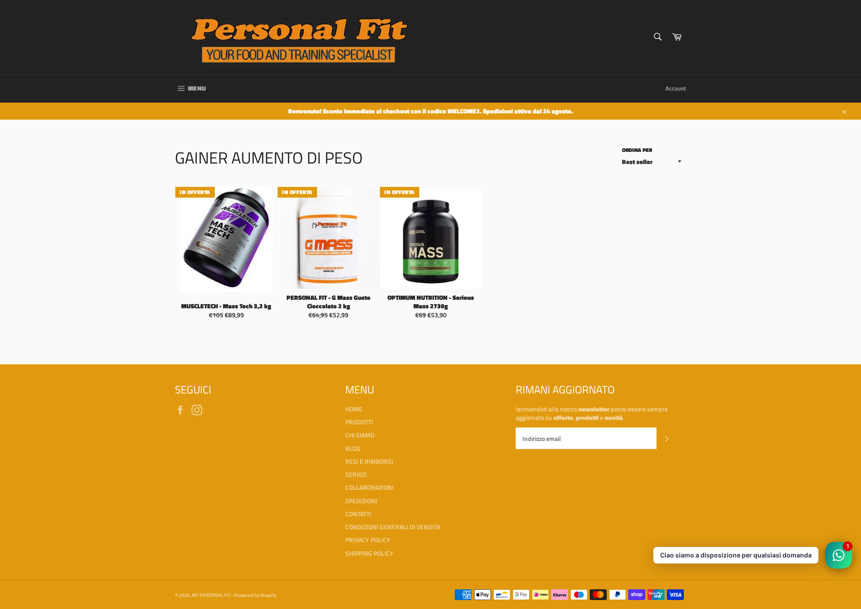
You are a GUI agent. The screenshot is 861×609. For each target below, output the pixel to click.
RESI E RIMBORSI (369, 461)
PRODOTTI (359, 422)
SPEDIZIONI (361, 500)
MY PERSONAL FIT (212, 595)
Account (675, 88)
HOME (353, 409)
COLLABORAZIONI (369, 487)
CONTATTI (358, 513)
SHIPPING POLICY (369, 553)
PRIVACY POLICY (367, 539)
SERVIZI (356, 474)
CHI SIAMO (359, 435)
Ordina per (637, 150)
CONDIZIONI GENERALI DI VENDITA (392, 526)
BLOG (353, 448)
